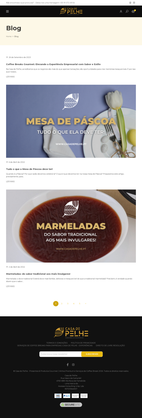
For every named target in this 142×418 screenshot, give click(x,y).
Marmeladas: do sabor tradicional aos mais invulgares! (38, 274)
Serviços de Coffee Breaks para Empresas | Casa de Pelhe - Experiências (55, 346)
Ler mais (10, 77)
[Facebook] (130, 3)
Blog (13, 28)
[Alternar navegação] (7, 11)
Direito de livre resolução (110, 346)
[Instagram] (134, 3)
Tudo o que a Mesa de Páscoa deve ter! (29, 169)
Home (9, 36)
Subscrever (92, 354)
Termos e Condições (57, 343)
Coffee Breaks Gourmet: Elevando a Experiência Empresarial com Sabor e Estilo (53, 64)
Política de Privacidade (83, 343)
